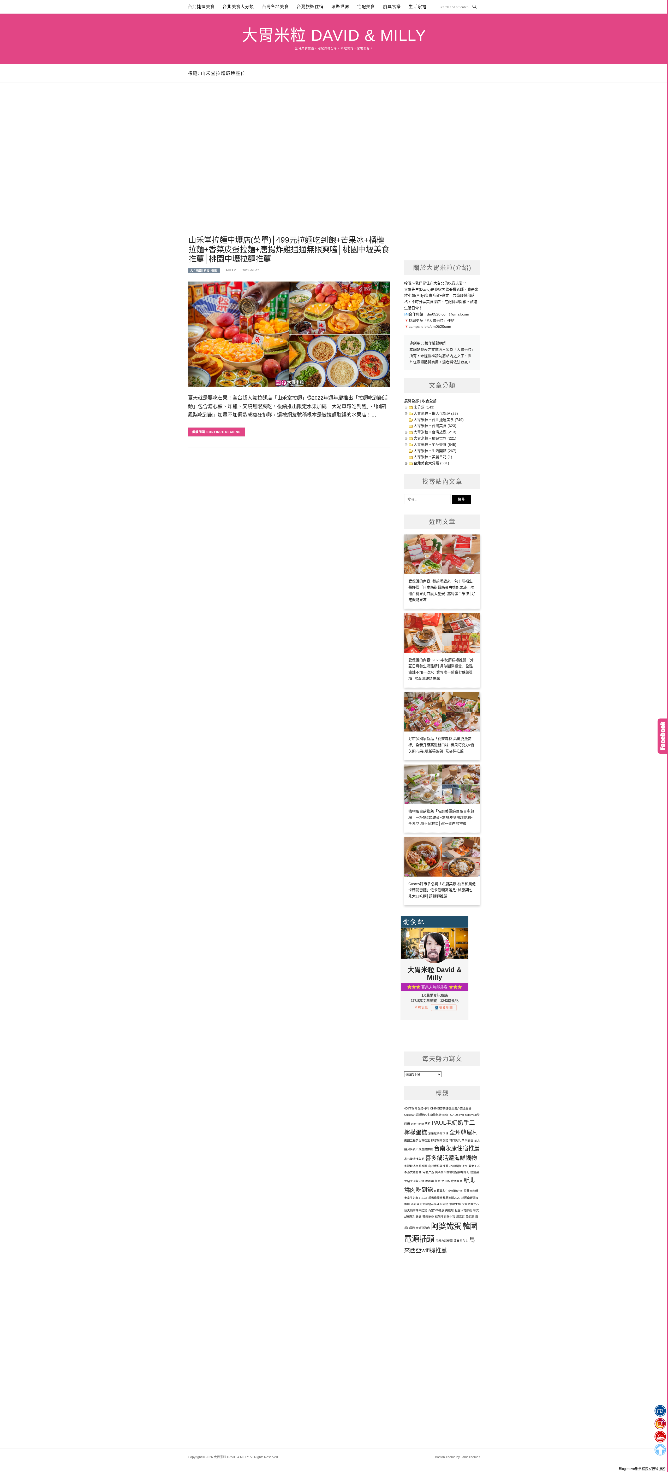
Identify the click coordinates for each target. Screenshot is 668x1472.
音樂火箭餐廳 (444, 1240)
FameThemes (470, 1457)
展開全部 (411, 401)
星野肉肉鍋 (471, 1190)
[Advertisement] (289, 165)
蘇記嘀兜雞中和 (445, 1216)
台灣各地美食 (275, 6)
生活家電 (418, 6)
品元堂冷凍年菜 (414, 1158)
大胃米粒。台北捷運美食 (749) (439, 420)
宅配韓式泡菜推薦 (415, 1165)
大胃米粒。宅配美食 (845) (435, 444)
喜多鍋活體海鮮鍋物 (451, 1158)
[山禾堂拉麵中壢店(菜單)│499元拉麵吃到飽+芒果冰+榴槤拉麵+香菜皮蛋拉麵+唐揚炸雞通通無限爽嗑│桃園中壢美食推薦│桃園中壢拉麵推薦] (289, 334)
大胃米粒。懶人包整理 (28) (436, 413)
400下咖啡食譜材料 (416, 1108)
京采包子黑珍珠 (438, 1133)
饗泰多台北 (461, 1240)
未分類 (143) (424, 407)
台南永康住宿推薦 (457, 1148)
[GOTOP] (660, 1449)
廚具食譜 (392, 6)
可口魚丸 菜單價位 (461, 1140)
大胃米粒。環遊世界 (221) (435, 438)
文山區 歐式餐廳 (452, 1181)
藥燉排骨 (428, 1216)
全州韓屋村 (463, 1132)
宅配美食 (366, 6)
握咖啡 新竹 (432, 1181)
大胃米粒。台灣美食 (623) (435, 426)
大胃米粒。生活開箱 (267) (435, 451)
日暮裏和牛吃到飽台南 (448, 1190)
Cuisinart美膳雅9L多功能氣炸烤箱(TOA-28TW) (434, 1114)
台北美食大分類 (238, 6)
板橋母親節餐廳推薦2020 (444, 1197)
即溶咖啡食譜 (439, 1140)
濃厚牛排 (455, 1204)
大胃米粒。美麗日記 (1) (433, 457)
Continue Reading (223, 432)
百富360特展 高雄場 (441, 1210)
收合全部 (429, 401)
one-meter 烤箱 (421, 1123)
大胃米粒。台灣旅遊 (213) (435, 432)
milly (231, 270)
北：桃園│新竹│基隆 (203, 270)
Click (663, 736)
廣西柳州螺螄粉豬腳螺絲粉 (452, 1172)
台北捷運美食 (201, 6)
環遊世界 (340, 6)
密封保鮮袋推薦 (438, 1165)
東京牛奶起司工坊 (415, 1197)
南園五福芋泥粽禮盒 (417, 1140)
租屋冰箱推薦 (463, 1210)
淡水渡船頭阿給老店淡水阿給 (429, 1204)
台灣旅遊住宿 (310, 6)
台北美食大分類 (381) (431, 463)
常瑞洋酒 (428, 1172)
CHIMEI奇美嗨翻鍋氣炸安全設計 (451, 1108)
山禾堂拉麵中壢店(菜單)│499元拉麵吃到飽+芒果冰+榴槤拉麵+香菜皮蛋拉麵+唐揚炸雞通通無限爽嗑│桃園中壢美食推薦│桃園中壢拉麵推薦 (288, 249)
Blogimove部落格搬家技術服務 (642, 1469)
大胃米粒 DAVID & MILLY (334, 35)
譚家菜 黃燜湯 (465, 1216)
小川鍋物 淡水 (458, 1165)
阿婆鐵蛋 (446, 1226)
